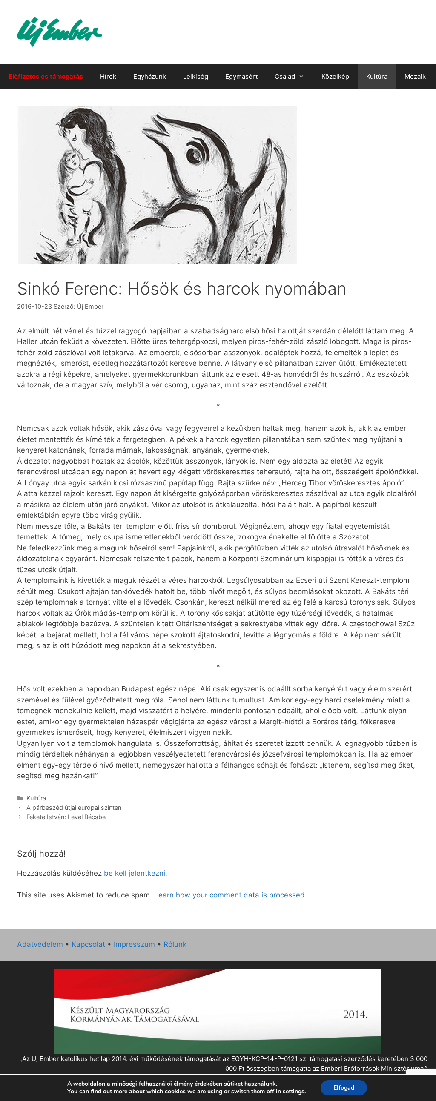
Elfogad (343, 1088)
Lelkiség (195, 76)
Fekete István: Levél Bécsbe (66, 816)
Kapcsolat (88, 944)
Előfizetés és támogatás (46, 76)
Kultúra (376, 76)
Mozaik (415, 76)
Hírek (108, 76)
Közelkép (335, 76)
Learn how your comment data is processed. (230, 895)
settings (293, 1091)
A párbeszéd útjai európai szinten (73, 807)
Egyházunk (149, 76)
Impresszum (134, 944)
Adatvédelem (40, 944)
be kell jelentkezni (134, 873)
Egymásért (241, 76)
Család (285, 76)
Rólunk (175, 944)
